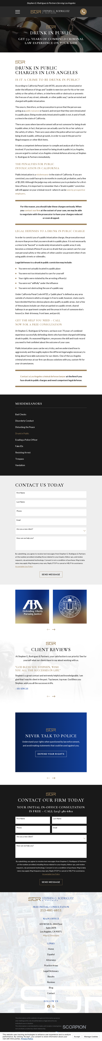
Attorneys (51, 960)
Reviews (51, 982)
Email (19, 520)
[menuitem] (51, 414)
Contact (51, 993)
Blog (51, 987)
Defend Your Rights (51, 754)
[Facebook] (48, 1006)
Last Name (21, 502)
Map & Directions (51, 935)
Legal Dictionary (51, 971)
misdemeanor (42, 174)
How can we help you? (25, 538)
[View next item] (53, 629)
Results (51, 976)
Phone (19, 511)
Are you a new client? (25, 529)
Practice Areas (51, 965)
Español (51, 954)
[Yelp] (53, 1006)
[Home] (50, 11)
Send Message (51, 574)
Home (51, 949)
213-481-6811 (51, 910)
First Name (21, 493)
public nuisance (32, 110)
